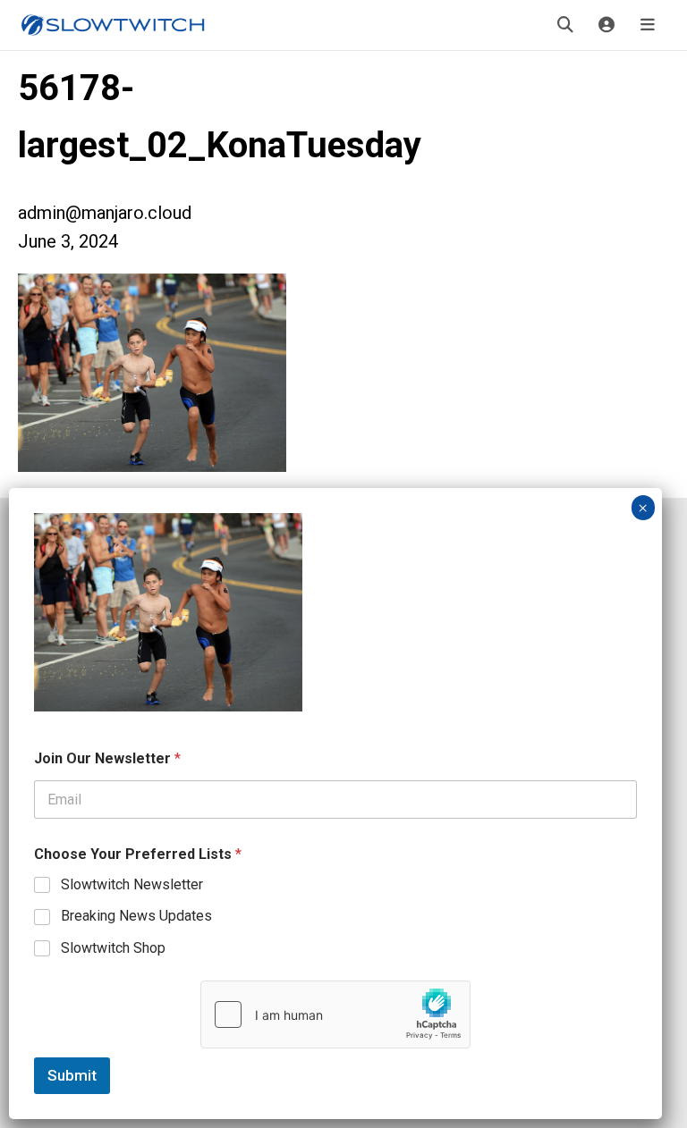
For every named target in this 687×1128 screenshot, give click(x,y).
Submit (72, 1075)
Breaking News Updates (136, 915)
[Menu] (648, 25)
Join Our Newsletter (107, 758)
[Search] (565, 25)
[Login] (606, 25)
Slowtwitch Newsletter (132, 884)
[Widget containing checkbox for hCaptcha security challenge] (335, 1014)
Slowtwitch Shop (113, 947)
